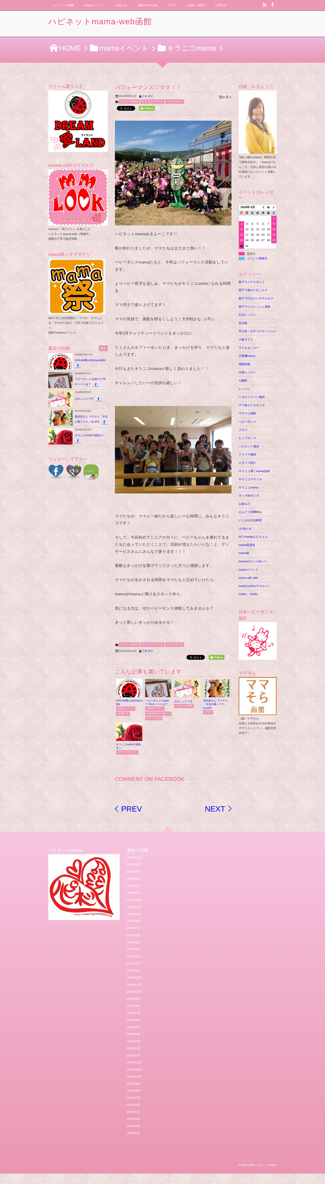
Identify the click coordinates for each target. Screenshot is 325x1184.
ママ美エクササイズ (252, 405)
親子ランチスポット (252, 282)
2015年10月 (134, 1076)
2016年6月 (133, 1020)
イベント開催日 (257, 258)
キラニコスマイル (152, 101)
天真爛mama (248, 356)
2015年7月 (133, 1097)
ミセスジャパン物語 (252, 397)
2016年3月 (133, 1041)
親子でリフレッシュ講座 (255, 306)
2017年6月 (133, 935)
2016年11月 (134, 984)
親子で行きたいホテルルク (256, 298)
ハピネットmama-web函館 (100, 21)
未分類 (243, 323)
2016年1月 (133, 1055)
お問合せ (221, 5)
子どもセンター (249, 347)
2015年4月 (133, 1119)
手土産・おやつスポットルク (257, 331)
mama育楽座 (247, 545)
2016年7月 (133, 1013)
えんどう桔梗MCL (250, 512)
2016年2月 (133, 1048)
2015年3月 (133, 1126)
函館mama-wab (148, 5)
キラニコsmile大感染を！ (90, 435)
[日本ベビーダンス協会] (258, 641)
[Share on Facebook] (273, 5)
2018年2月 (133, 886)
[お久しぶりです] (187, 696)
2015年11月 (134, 1069)
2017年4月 (133, 949)
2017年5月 (133, 942)
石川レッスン (247, 314)
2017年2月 (133, 963)
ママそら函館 (247, 413)
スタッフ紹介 (247, 462)
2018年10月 (134, 857)
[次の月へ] (274, 207)
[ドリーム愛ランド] (78, 121)
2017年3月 (133, 956)
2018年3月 (133, 878)
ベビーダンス (175, 101)
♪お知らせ (121, 5)
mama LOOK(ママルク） (255, 586)
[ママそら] (258, 712)
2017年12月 (134, 900)
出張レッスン (247, 372)
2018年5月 (133, 871)
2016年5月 (133, 1027)
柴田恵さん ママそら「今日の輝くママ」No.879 (215, 704)
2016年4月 (133, 1034)
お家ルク (244, 504)
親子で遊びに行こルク (253, 290)
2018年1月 (133, 892)
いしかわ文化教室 (250, 520)
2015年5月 (133, 1112)
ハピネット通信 (184, 706)
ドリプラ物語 (247, 454)
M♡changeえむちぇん (253, 536)
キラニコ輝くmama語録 (254, 471)
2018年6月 (133, 864)
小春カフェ (246, 339)
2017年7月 (133, 928)
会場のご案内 (195, 5)
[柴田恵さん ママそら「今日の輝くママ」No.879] (216, 696)
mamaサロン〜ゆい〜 (158, 713)
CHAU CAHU (248, 594)
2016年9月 (133, 999)
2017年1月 (133, 970)
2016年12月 (134, 977)
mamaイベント (94, 5)
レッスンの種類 (64, 5)
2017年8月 (133, 921)
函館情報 (244, 364)
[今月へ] (268, 207)
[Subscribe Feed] (265, 5)
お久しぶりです (183, 701)
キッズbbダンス (249, 495)
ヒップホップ (247, 438)
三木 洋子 (147, 96)
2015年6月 (133, 1105)
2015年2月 (133, 1133)
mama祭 (244, 553)
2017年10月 (134, 914)
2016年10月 (134, 991)
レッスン (244, 389)
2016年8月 (133, 1005)
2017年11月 (134, 907)
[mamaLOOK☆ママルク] (78, 197)
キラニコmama (129, 101)
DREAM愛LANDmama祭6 (90, 360)
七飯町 (243, 380)
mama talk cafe (248, 577)
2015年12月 (134, 1062)
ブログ (172, 5)
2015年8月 (133, 1090)
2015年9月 (133, 1083)
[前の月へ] (263, 207)
